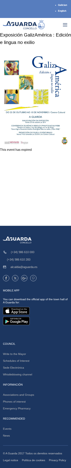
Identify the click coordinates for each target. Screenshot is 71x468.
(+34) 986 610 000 (22, 252)
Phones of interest (14, 401)
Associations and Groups (18, 394)
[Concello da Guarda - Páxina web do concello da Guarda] (24, 24)
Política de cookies (33, 460)
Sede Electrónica (13, 367)
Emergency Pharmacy (17, 408)
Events (7, 428)
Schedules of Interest (16, 360)
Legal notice (10, 460)
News (6, 435)
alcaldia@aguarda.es (23, 267)
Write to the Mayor (14, 353)
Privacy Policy (57, 460)
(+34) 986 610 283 (18, 259)
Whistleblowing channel (17, 374)
